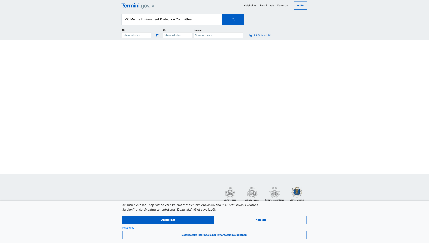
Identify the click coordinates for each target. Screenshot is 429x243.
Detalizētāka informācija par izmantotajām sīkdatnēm (214, 234)
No (123, 30)
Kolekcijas (250, 5)
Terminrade (267, 5)
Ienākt (300, 5)
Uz (164, 30)
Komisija (282, 5)
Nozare (198, 30)
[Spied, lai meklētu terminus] (233, 19)
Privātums (128, 227)
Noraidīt (261, 219)
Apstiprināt (168, 219)
